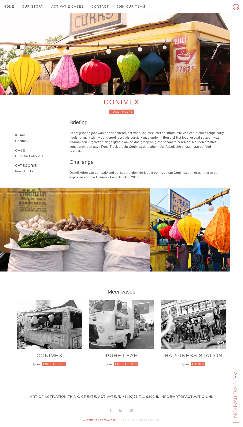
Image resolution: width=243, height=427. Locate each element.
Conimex (49, 355)
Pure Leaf (121, 355)
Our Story (33, 6)
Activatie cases (67, 6)
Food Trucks (121, 111)
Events (198, 364)
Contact (100, 6)
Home (9, 6)
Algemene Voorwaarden (100, 420)
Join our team (131, 6)
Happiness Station (193, 355)
